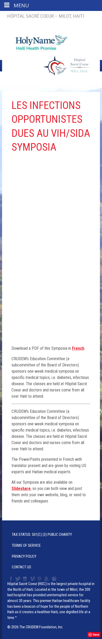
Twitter (17, 578)
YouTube (25, 578)
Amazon (46, 578)
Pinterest (39, 578)
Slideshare (55, 578)
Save (96, 634)
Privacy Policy (24, 556)
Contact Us (21, 567)
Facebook (10, 578)
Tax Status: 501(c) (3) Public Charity (42, 534)
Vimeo (33, 578)
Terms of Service (26, 545)
